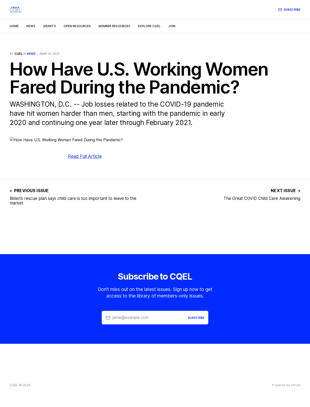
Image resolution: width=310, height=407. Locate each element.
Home (14, 26)
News (30, 26)
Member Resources (114, 26)
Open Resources (77, 26)
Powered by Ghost (286, 385)
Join (171, 26)
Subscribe (292, 9)
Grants (49, 26)
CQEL (19, 53)
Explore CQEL (149, 26)
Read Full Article (85, 156)
